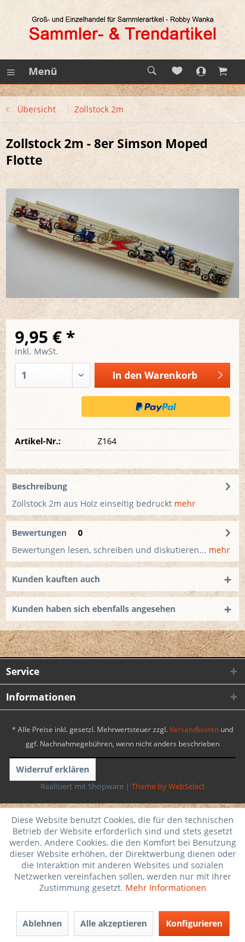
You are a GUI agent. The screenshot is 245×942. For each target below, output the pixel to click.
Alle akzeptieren (113, 923)
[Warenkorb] (230, 71)
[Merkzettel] (178, 71)
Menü (43, 71)
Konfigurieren (194, 923)
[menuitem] (31, 71)
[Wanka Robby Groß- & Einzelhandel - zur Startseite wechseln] (122, 30)
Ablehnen (42, 923)
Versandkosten (194, 729)
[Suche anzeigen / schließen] (152, 71)
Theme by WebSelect (168, 786)
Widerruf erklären (52, 769)
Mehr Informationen (165, 887)
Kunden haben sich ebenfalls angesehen (93, 608)
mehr (184, 503)
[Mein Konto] (204, 71)
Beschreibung (39, 486)
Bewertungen (39, 532)
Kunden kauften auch (56, 579)
